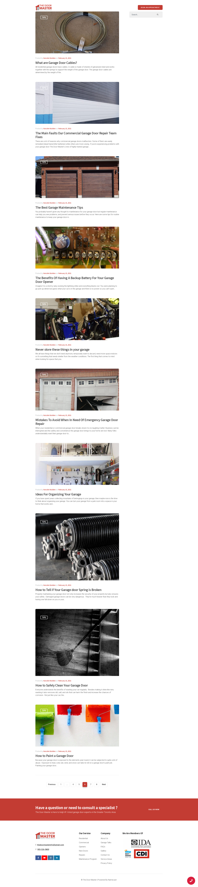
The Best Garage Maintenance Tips (59, 207)
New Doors (83, 851)
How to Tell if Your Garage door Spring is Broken (68, 589)
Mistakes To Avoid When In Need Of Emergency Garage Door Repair (76, 422)
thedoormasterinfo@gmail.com (50, 845)
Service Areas (106, 859)
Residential (82, 7)
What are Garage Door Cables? (56, 62)
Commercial (98, 7)
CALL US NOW (153, 809)
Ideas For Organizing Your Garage (58, 494)
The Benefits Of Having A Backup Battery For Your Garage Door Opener (74, 280)
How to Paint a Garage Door (54, 755)
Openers (82, 847)
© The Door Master (88, 880)
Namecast (112, 880)
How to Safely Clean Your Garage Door (61, 685)
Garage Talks (106, 842)
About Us (68, 7)
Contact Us (105, 855)
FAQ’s (103, 847)
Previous (52, 784)
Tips (44, 17)
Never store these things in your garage (62, 349)
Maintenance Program (88, 859)
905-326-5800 (43, 849)
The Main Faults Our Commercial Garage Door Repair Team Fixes (75, 135)
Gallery (113, 7)
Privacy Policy (106, 863)
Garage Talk (127, 7)
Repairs (82, 855)
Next (104, 784)
